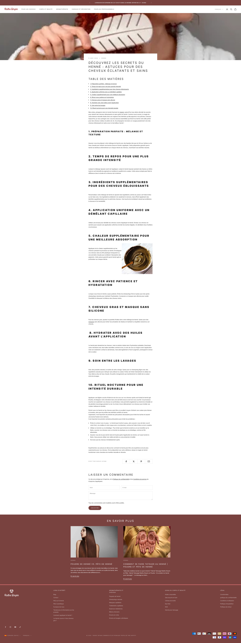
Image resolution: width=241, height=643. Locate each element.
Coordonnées (224, 594)
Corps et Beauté (45, 9)
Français (218, 9)
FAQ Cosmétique (58, 604)
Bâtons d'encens (114, 612)
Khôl (166, 607)
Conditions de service (139, 479)
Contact (55, 597)
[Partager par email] (149, 461)
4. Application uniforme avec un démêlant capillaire (106, 92)
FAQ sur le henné (58, 600)
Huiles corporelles (170, 594)
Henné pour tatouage (171, 610)
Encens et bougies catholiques (118, 618)
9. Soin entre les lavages (97, 105)
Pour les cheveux (28, 9)
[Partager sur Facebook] (126, 461)
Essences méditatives (115, 609)
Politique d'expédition (226, 604)
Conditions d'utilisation (227, 600)
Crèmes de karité (170, 600)
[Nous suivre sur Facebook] (5, 627)
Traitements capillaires (116, 605)
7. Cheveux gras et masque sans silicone (102, 100)
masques (91, 322)
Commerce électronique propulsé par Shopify (119, 635)
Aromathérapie (62, 9)
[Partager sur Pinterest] (141, 461)
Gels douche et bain (171, 597)
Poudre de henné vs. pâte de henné (91, 564)
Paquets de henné (114, 596)
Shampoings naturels (115, 599)
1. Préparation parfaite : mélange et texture (103, 84)
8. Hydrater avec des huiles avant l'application (104, 102)
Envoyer (95, 508)
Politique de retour (225, 607)
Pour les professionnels (104, 9)
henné (122, 112)
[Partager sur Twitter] (133, 461)
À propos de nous (58, 607)
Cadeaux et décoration (81, 9)
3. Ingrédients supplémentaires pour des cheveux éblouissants (109, 89)
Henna (103, 58)
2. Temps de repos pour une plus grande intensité (105, 86)
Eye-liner (167, 604)
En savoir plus (75, 576)
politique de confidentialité (228, 597)
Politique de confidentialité (121, 479)
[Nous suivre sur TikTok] (20, 627)
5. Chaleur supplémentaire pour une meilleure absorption (107, 94)
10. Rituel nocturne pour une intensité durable (104, 108)
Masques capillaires (115, 602)
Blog (54, 594)
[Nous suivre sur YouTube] (15, 627)
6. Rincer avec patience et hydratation (102, 97)
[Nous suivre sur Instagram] (10, 627)
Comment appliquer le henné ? (62, 615)
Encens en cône (114, 615)
